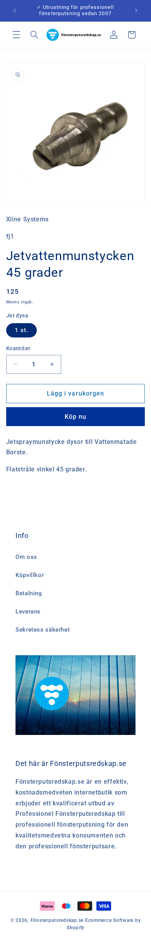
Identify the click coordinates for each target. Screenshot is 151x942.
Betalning (28, 593)
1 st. (21, 330)
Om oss (26, 556)
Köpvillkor (29, 575)
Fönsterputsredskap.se (58, 920)
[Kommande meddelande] (136, 10)
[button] (16, 35)
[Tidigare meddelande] (14, 10)
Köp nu (75, 416)
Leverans (28, 611)
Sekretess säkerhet (42, 629)
